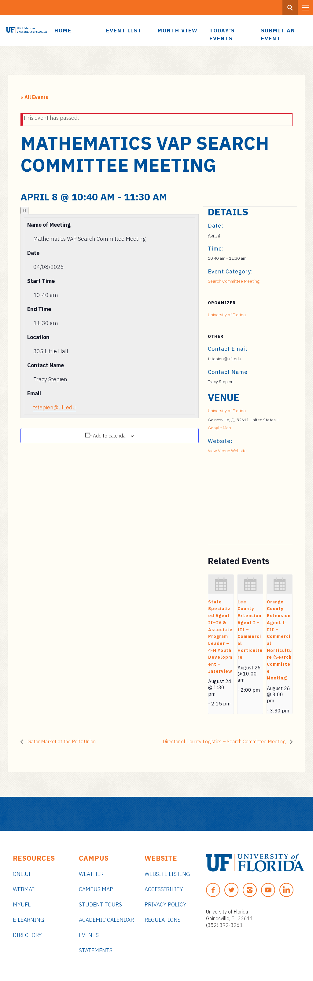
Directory (27, 935)
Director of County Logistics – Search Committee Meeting (225, 741)
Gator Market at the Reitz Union (61, 741)
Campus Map (96, 889)
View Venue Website (227, 450)
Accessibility (164, 889)
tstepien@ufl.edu (54, 407)
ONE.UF (22, 873)
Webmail (25, 889)
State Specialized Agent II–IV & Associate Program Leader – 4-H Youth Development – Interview (220, 636)
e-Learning (28, 919)
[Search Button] (290, 7)
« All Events (34, 97)
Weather (91, 873)
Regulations (163, 919)
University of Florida (227, 314)
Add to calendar (110, 436)
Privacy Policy (165, 904)
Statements (95, 950)
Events (89, 935)
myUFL (22, 904)
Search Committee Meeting (234, 281)
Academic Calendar (106, 919)
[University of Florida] (255, 863)
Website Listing (167, 873)
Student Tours (100, 904)
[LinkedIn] (286, 890)
